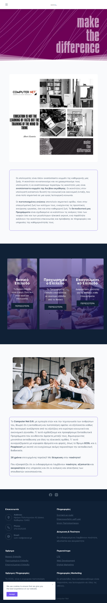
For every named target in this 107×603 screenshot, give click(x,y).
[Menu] (6, 4)
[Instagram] (56, 494)
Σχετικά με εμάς (65, 515)
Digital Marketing (65, 564)
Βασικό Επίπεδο (13, 556)
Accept (12, 594)
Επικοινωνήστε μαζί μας (69, 519)
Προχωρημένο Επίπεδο (16, 560)
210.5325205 (20, 529)
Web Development (66, 560)
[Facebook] (50, 494)
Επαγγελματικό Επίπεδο (17, 564)
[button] (22, 306)
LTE (58, 556)
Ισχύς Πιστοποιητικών (68, 523)
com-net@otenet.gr (23, 538)
